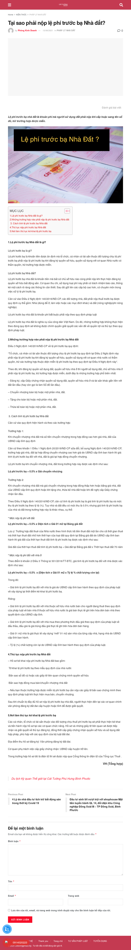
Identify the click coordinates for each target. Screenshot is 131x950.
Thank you (43, 940)
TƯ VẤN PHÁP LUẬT (78, 940)
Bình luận (14, 841)
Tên (11, 881)
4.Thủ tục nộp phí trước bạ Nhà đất (28, 227)
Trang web (73, 895)
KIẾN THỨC (21, 14)
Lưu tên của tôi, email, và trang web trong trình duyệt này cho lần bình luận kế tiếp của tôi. (61, 910)
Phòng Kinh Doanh (27, 30)
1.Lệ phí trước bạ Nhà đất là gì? (26, 215)
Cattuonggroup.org (23, 945)
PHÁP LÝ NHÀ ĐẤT (37, 14)
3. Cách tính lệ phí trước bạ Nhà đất (28, 223)
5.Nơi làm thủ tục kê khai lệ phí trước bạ (30, 231)
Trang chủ (58, 940)
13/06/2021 (48, 30)
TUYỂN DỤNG (100, 940)
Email (12, 895)
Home (10, 14)
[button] (65, 211)
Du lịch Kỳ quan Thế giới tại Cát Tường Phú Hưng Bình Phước (51, 778)
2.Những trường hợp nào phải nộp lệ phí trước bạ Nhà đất (39, 219)
